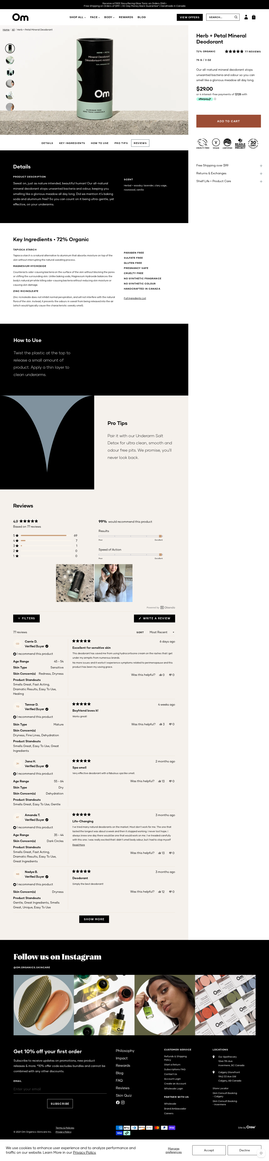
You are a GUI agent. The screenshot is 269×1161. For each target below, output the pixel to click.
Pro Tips (121, 143)
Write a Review (158, 619)
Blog (142, 17)
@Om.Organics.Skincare (32, 967)
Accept (209, 1150)
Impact (122, 1058)
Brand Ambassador (175, 1108)
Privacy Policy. (84, 1152)
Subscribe (60, 1103)
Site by (242, 1127)
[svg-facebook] (118, 1102)
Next (181, 127)
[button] (243, 51)
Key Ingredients (72, 143)
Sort (141, 632)
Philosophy (125, 1050)
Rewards (126, 17)
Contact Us (170, 1074)
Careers (168, 1113)
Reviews (140, 143)
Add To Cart (228, 121)
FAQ (119, 1080)
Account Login (172, 1078)
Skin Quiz (124, 1095)
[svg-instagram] (123, 1102)
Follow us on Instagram (57, 957)
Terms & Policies (65, 1127)
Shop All (77, 17)
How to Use (100, 143)
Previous (6, 127)
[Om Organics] (25, 17)
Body (108, 17)
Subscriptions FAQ (174, 1069)
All (13, 29)
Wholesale (170, 1103)
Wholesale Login (173, 1088)
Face (94, 17)
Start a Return (172, 1064)
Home (6, 29)
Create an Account (175, 1083)
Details (47, 143)
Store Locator (221, 1088)
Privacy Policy (63, 1131)
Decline (244, 1150)
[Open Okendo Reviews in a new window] (161, 607)
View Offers (189, 17)
